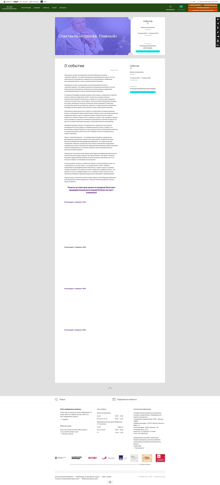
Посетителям (26, 7)
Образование (170, 9)
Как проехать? (139, 448)
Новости (46, 7)
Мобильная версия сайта (90, 479)
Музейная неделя (203, 7)
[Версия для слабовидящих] (110, 484)
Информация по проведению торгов (87, 477)
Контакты (63, 7)
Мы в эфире (181, 9)
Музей (54, 7)
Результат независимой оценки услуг (67, 479)
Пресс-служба (106, 477)
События (37, 7)
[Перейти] (218, 19)
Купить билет (195, 5)
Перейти (65, 419)
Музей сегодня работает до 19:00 (208, 1)
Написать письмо (67, 434)
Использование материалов (64, 477)
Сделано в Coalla (159, 477)
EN (194, 1)
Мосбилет (25, 1)
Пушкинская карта (210, 5)
